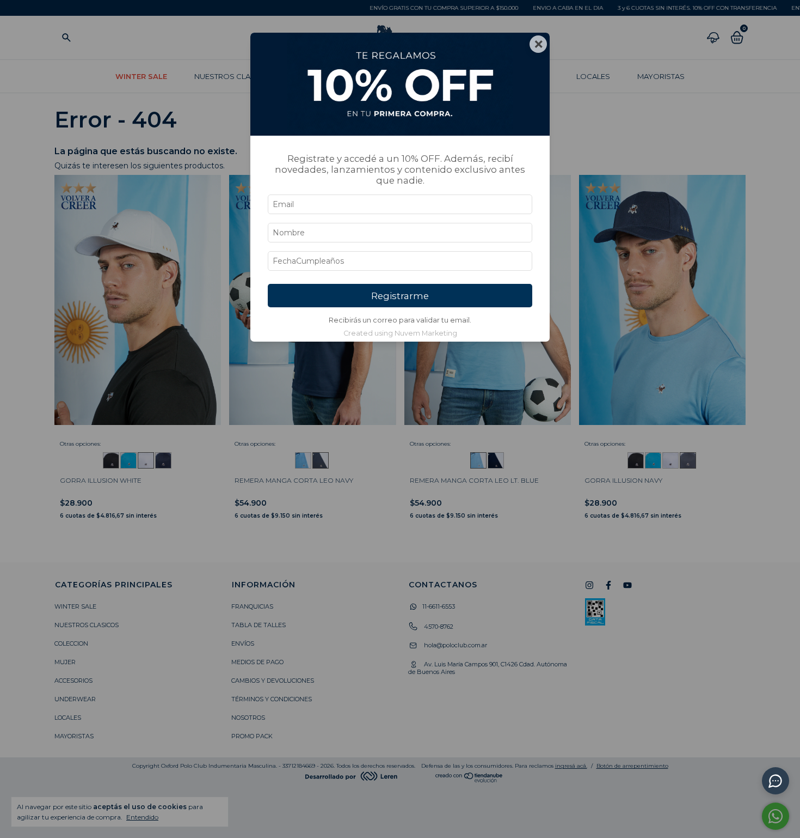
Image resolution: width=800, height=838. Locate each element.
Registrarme (400, 295)
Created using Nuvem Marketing (400, 333)
